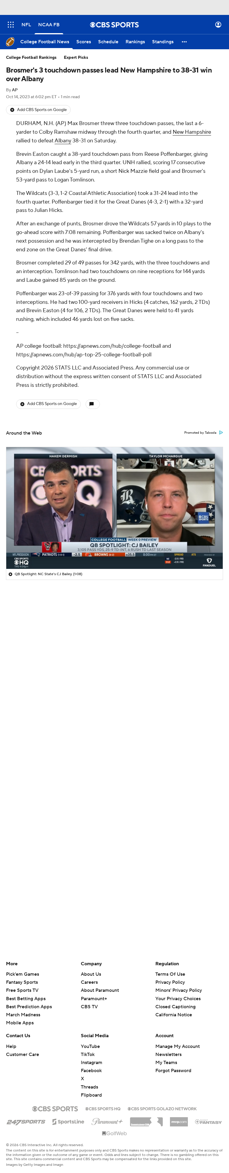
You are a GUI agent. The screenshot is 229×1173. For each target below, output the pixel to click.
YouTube (90, 1046)
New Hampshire (192, 132)
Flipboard (91, 1095)
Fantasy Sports (22, 982)
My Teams (166, 1063)
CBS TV (89, 1007)
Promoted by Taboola (200, 433)
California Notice (173, 1015)
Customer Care (22, 1054)
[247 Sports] (26, 1121)
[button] (11, 24)
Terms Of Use (170, 974)
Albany (63, 140)
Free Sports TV (22, 990)
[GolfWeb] (114, 1134)
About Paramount (100, 990)
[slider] (114, 551)
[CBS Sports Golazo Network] (162, 1108)
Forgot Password (173, 1071)
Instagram (91, 1063)
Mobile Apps (20, 1023)
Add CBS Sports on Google (42, 110)
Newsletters (168, 1054)
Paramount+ (94, 999)
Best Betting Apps (26, 999)
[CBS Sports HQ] (102, 1108)
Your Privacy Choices (178, 999)
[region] (114, 508)
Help (11, 1046)
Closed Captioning (175, 1007)
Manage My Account (177, 1046)
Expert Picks (76, 57)
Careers (89, 982)
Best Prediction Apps (29, 1007)
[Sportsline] (68, 1121)
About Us (91, 974)
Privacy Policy (170, 982)
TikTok (88, 1054)
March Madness (23, 1015)
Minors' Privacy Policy (178, 990)
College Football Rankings (31, 57)
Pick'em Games (22, 974)
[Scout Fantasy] (208, 1121)
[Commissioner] (146, 1120)
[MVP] (179, 1120)
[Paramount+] (107, 1120)
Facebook (91, 1071)
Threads (89, 1087)
